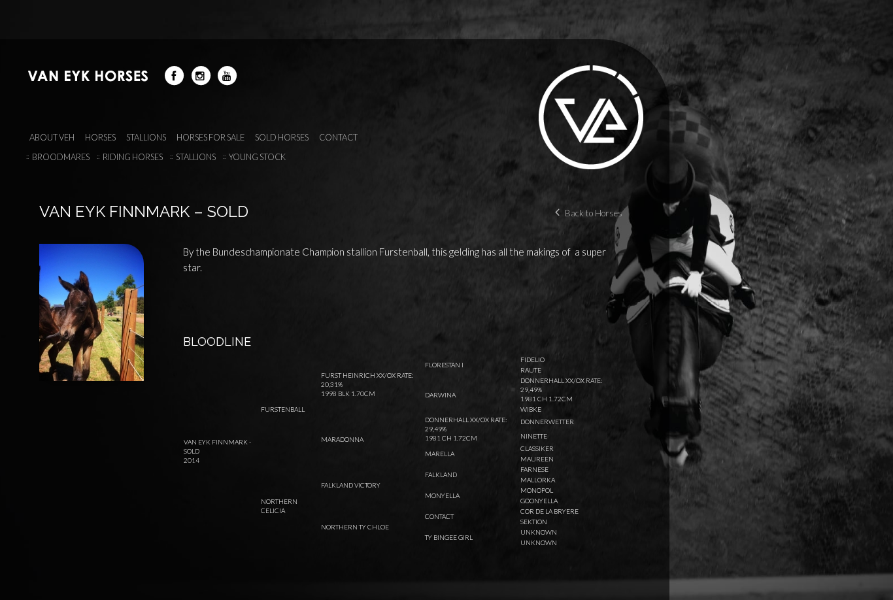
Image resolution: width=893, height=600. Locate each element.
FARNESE (534, 469)
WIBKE (530, 409)
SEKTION (533, 521)
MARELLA (439, 454)
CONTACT (439, 516)
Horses (100, 137)
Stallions (196, 157)
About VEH (52, 137)
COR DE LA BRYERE (549, 511)
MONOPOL (536, 490)
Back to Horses (593, 213)
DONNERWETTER (547, 421)
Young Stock (257, 157)
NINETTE (533, 436)
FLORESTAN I (444, 365)
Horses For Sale (210, 137)
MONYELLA (442, 495)
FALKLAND (441, 474)
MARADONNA (342, 439)
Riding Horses (133, 157)
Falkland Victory (350, 485)
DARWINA (440, 395)
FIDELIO (532, 359)
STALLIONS (146, 137)
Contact (338, 137)
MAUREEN (537, 459)
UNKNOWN (538, 532)
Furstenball (283, 409)
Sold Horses (282, 137)
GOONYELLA (539, 501)
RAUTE (530, 370)
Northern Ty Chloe (355, 527)
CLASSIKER (537, 448)
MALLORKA (537, 480)
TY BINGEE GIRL (449, 537)
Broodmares (61, 157)
